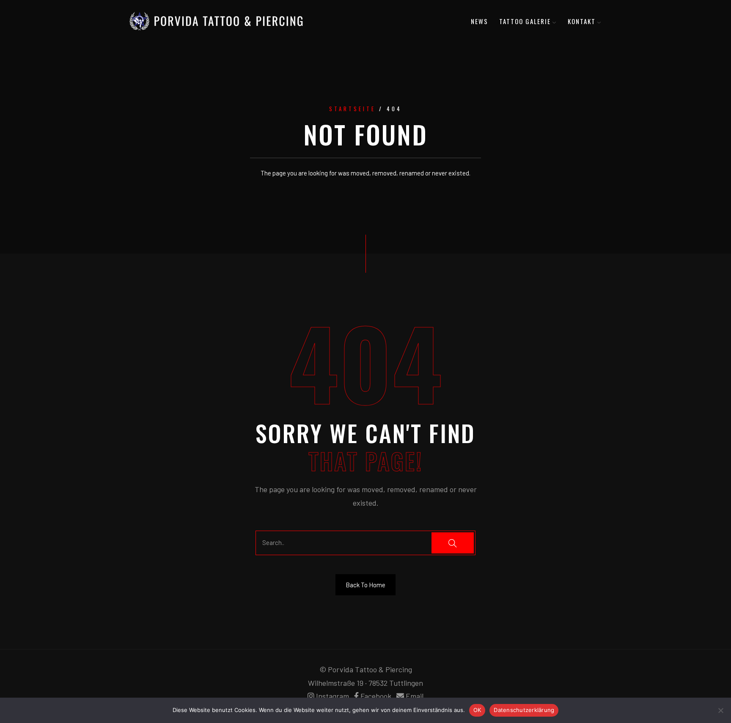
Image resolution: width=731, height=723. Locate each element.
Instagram (332, 696)
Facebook (375, 696)
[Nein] (720, 710)
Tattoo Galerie (525, 21)
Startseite (352, 109)
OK (477, 710)
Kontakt (582, 21)
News (479, 21)
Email (414, 696)
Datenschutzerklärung (524, 710)
